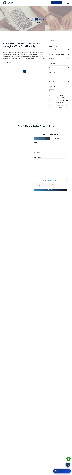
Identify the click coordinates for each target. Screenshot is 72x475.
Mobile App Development (57, 54)
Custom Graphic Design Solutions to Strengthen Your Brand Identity (22, 45)
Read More (8, 62)
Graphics (52, 63)
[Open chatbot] (68, 465)
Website (51, 77)
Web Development (55, 50)
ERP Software (53, 72)
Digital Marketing (54, 59)
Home (32, 22)
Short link (52, 68)
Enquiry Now (56, 3)
